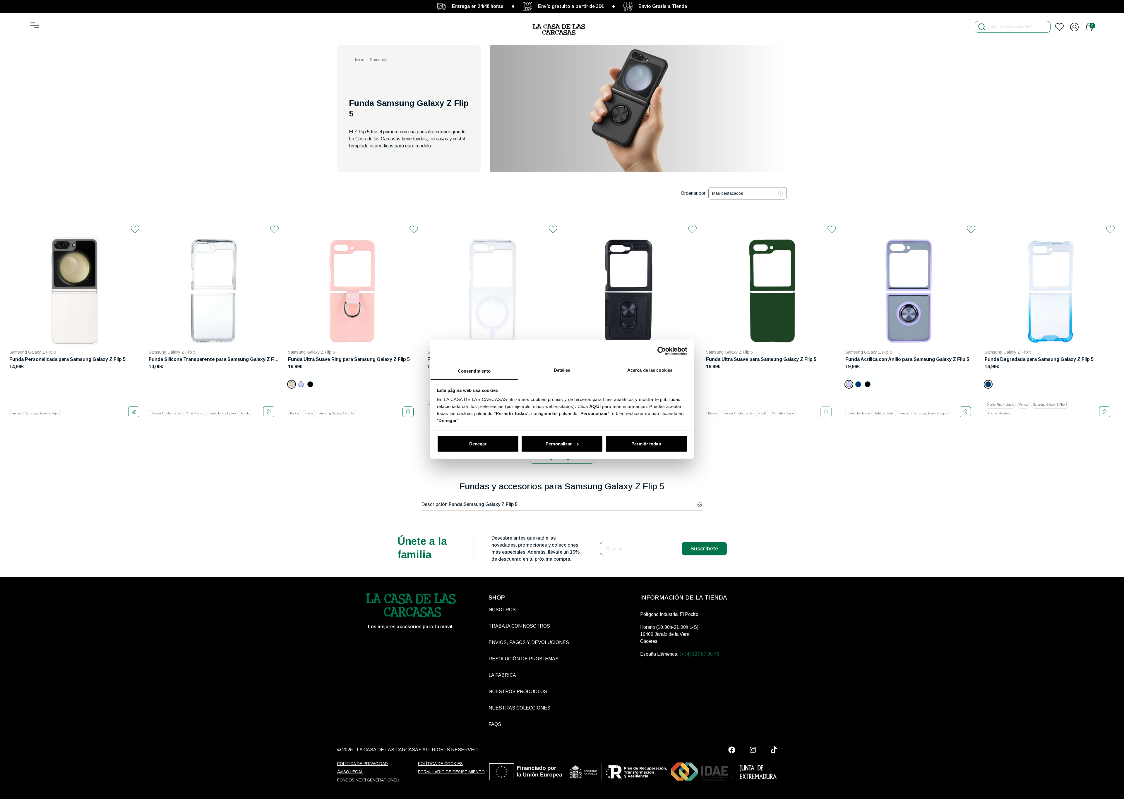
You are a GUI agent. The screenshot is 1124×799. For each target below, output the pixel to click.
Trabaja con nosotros (519, 626)
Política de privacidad (362, 763)
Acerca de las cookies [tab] (649, 370)
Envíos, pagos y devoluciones (529, 642)
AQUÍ (595, 406)
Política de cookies (440, 763)
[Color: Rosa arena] (291, 384)
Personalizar (559, 443)
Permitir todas (646, 443)
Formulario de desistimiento (451, 771)
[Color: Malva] (300, 384)
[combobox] (747, 193)
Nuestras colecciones (519, 707)
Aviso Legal (350, 771)
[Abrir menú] (34, 25)
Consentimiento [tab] (474, 370)
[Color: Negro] (310, 384)
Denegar (478, 443)
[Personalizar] (133, 411)
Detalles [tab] (562, 370)
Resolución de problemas (523, 658)
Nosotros (502, 609)
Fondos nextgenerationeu (368, 780)
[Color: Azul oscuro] (858, 384)
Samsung (379, 59)
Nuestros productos (518, 691)
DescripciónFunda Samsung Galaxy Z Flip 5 (470, 504)
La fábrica (502, 675)
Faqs (495, 724)
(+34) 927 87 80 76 (699, 654)
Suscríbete (704, 549)
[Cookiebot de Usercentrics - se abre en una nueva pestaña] (661, 351)
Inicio (359, 59)
